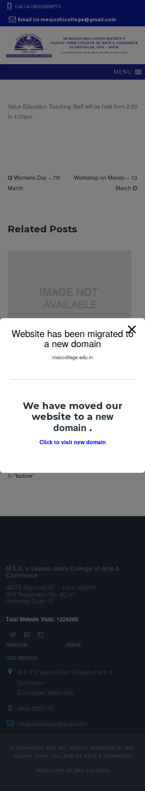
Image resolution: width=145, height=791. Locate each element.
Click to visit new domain (72, 442)
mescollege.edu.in (72, 357)
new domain (83, 421)
